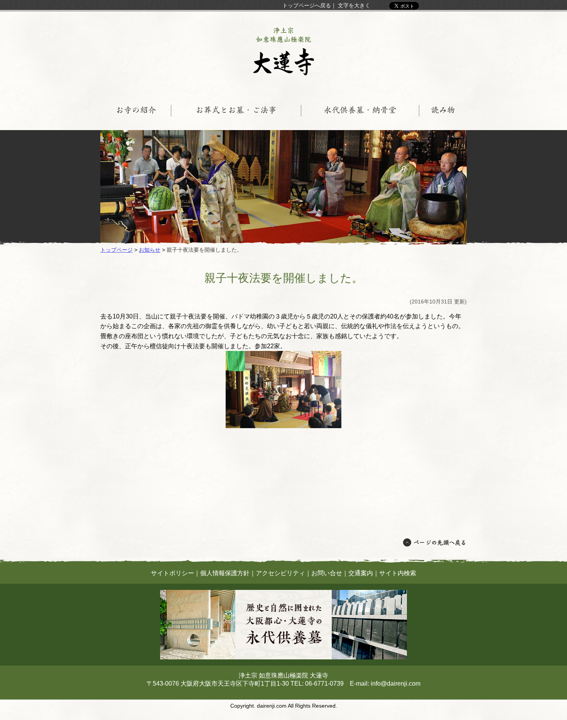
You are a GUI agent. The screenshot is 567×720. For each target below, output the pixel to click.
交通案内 (360, 573)
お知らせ (149, 250)
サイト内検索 (397, 573)
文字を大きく (354, 5)
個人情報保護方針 (225, 573)
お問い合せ (326, 573)
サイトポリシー (172, 573)
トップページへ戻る (306, 5)
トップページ (116, 250)
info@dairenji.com (395, 683)
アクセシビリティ (280, 573)
